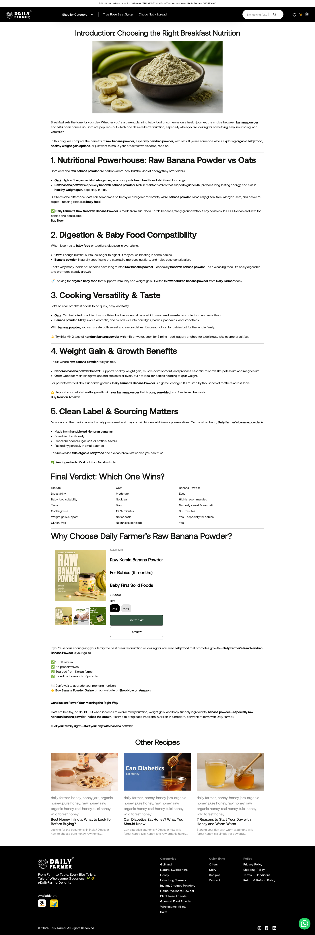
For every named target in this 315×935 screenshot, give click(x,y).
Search (275, 14)
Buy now (137, 632)
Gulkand (166, 864)
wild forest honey (65, 814)
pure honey (71, 803)
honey (76, 797)
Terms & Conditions (257, 875)
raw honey (90, 803)
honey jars (91, 797)
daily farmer (60, 797)
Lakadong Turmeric (173, 880)
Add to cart (136, 620)
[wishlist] (294, 14)
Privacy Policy (252, 864)
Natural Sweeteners (174, 869)
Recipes (214, 875)
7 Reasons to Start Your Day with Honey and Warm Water (224, 821)
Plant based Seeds (173, 896)
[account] (300, 14)
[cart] (306, 14)
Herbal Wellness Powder (177, 890)
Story (212, 869)
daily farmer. (133, 797)
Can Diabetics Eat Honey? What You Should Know (153, 821)
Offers (213, 864)
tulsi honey (102, 808)
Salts (163, 912)
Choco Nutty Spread (153, 14)
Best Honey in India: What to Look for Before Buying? (81, 821)
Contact (214, 880)
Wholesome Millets (173, 906)
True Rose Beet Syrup (118, 14)
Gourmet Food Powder (176, 901)
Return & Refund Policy (259, 880)
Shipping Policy (254, 869)
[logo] (19, 14)
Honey (164, 875)
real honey (83, 808)
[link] (84, 772)
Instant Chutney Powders (177, 885)
